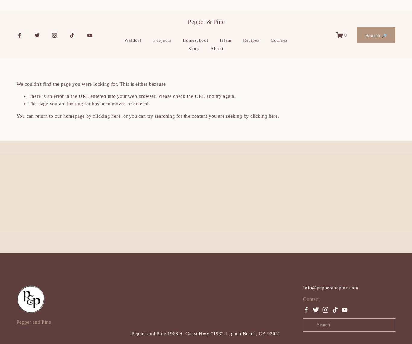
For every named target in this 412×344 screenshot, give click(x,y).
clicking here (106, 116)
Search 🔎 (376, 35)
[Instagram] (55, 35)
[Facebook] (20, 35)
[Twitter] (37, 35)
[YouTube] (90, 35)
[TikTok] (72, 35)
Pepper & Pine (206, 21)
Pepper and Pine (34, 322)
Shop (194, 49)
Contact (311, 299)
